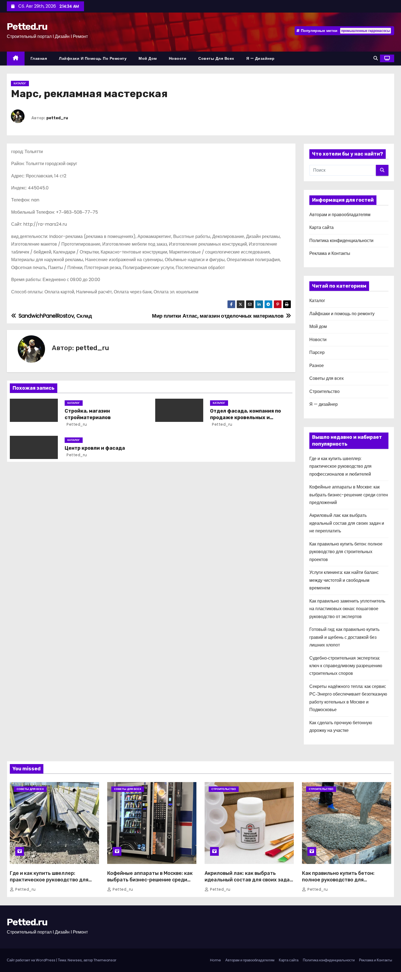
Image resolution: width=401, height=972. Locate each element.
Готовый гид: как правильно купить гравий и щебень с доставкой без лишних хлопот (344, 637)
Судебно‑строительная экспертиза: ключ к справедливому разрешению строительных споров (345, 666)
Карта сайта (321, 227)
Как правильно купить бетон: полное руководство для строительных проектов (345, 552)
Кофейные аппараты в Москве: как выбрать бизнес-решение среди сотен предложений (348, 495)
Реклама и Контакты (329, 253)
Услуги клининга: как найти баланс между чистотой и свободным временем (344, 580)
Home (215, 960)
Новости (178, 58)
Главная (39, 58)
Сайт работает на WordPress (31, 960)
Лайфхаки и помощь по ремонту (93, 58)
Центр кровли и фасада (95, 448)
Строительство (324, 391)
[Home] (16, 58)
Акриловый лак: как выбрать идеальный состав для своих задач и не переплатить (346, 523)
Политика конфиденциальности (341, 240)
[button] (375, 58)
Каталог (20, 83)
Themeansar (105, 960)
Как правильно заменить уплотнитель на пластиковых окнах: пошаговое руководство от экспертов (347, 609)
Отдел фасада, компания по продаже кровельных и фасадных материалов (245, 417)
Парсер (317, 352)
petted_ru (57, 118)
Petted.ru (27, 26)
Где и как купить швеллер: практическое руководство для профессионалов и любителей (340, 466)
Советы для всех (216, 58)
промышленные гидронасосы (365, 30)
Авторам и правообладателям (339, 214)
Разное (316, 365)
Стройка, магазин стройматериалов (88, 414)
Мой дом (148, 58)
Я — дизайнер (260, 58)
